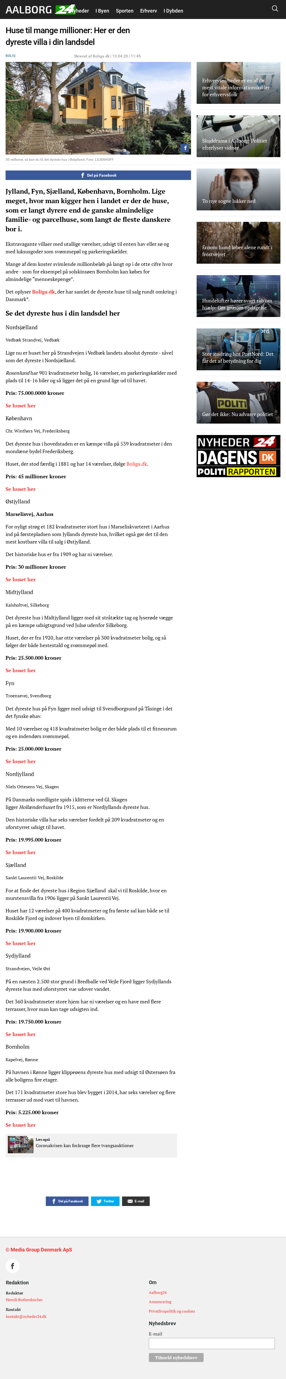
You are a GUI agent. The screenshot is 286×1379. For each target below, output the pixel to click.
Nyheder (79, 11)
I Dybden (173, 11)
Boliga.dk (43, 291)
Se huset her (21, 405)
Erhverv (148, 11)
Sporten (125, 11)
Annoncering (160, 1301)
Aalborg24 (157, 1292)
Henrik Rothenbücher (24, 1299)
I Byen (102, 11)
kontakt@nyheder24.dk (26, 1316)
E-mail (155, 1334)
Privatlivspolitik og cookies (172, 1311)
